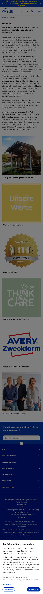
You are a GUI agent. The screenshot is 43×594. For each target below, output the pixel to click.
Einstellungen (7, 584)
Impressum (33, 580)
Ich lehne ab (9, 589)
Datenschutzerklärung (12, 580)
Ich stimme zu (33, 589)
